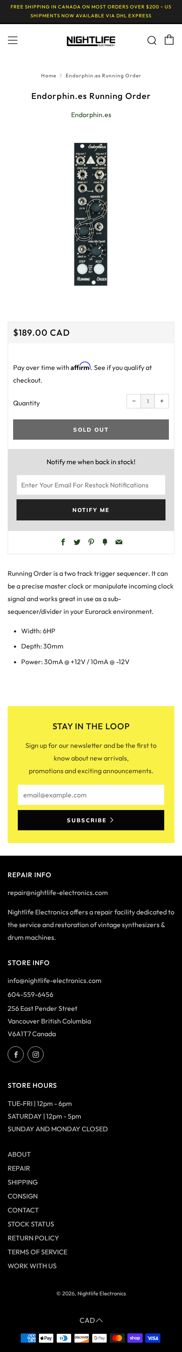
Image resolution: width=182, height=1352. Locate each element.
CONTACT (23, 1210)
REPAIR (19, 1168)
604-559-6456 (30, 994)
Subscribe (87, 820)
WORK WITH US (32, 1266)
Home (48, 75)
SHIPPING (23, 1182)
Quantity (26, 403)
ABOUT (19, 1154)
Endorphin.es (91, 114)
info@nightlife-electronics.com (55, 980)
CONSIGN (23, 1196)
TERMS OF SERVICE (37, 1252)
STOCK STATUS (31, 1224)
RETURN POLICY (33, 1238)
